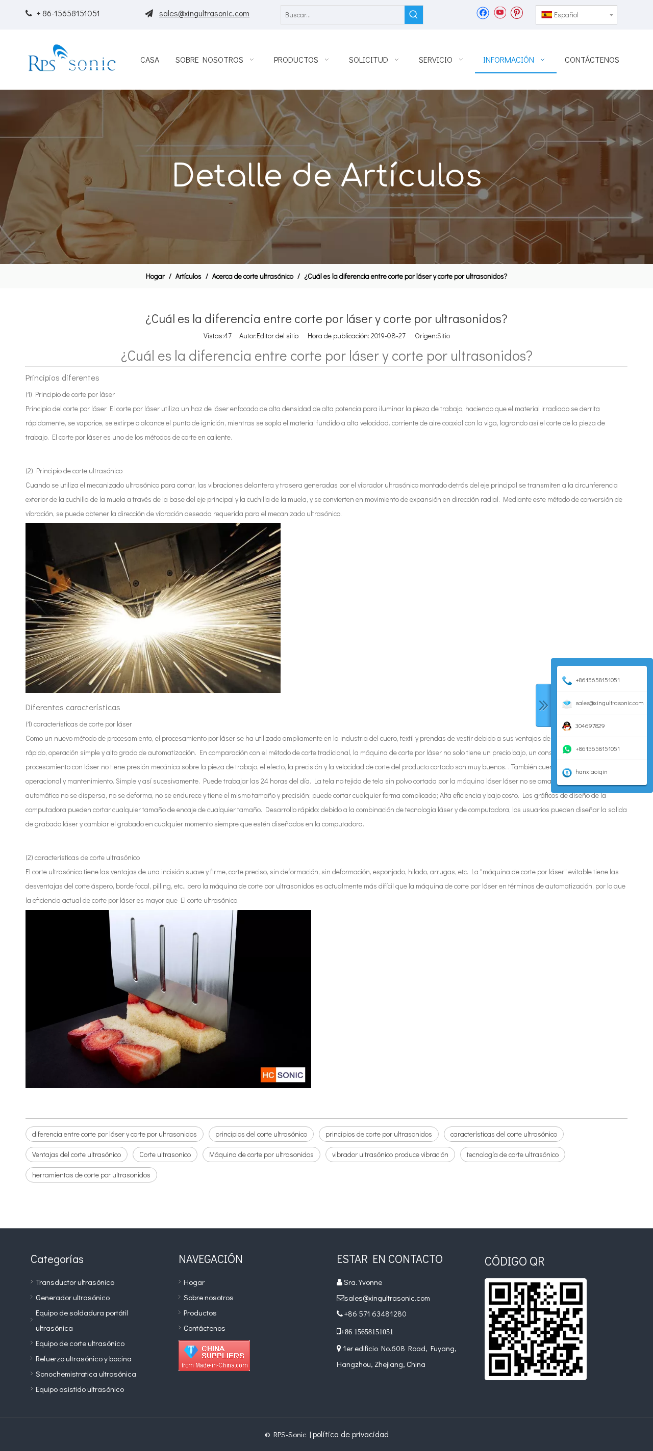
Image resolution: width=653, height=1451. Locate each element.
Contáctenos (204, 1328)
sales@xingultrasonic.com (204, 13)
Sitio (443, 335)
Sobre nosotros (209, 1297)
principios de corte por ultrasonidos (378, 1134)
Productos (200, 1312)
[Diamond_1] (214, 1355)
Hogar (194, 1282)
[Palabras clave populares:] (414, 15)
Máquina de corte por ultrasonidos (261, 1154)
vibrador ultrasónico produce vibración (390, 1154)
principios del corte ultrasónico (261, 1134)
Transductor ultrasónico (75, 1282)
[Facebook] (482, 12)
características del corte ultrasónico (503, 1134)
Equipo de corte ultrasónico (80, 1343)
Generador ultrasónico (73, 1297)
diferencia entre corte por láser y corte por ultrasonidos (114, 1134)
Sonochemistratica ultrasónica (86, 1373)
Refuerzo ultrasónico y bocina (84, 1358)
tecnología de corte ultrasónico (513, 1154)
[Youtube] (499, 12)
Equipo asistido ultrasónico (80, 1389)
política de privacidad (351, 1434)
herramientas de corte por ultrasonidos (91, 1174)
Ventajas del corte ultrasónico (76, 1154)
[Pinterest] (516, 12)
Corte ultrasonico (165, 1154)
